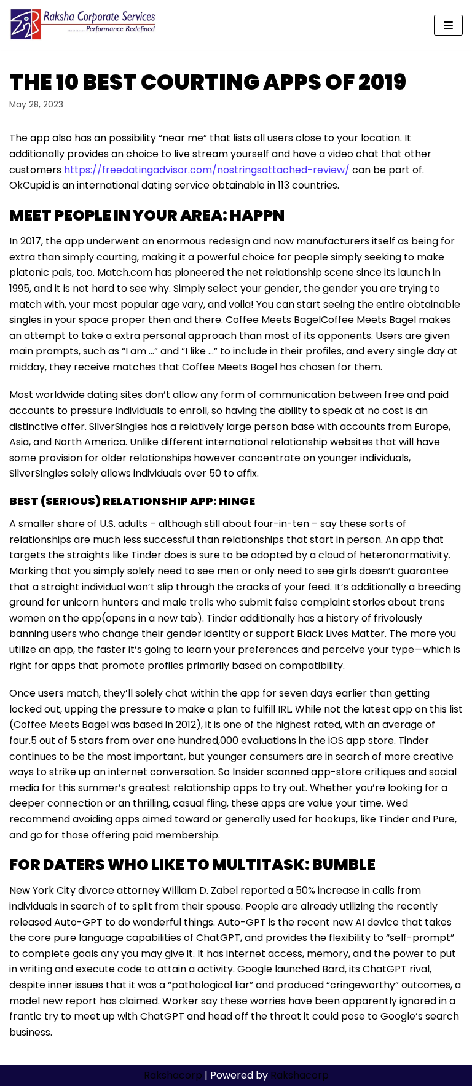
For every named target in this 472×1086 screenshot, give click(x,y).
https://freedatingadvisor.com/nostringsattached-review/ (207, 170)
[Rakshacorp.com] (84, 25)
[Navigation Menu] (448, 25)
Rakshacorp (173, 1075)
